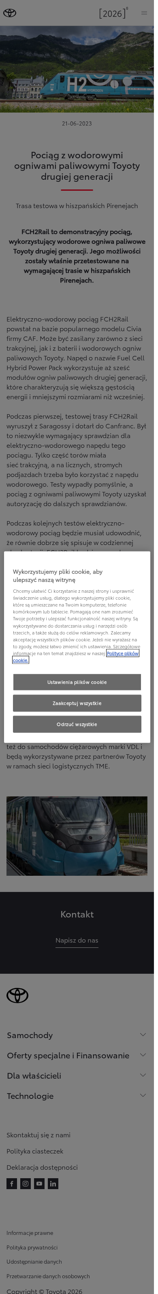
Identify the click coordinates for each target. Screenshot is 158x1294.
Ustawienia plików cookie (77, 682)
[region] (77, 647)
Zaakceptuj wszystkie (77, 702)
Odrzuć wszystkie (77, 723)
